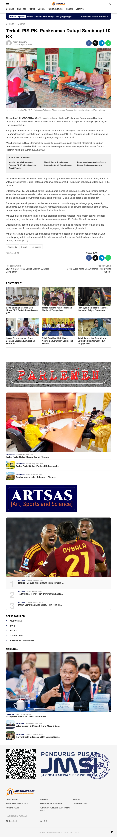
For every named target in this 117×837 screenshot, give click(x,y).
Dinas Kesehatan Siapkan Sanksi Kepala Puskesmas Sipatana (91, 164)
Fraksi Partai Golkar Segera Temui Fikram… (28, 457)
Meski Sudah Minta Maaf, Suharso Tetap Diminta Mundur (89, 268)
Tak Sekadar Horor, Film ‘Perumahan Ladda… (40, 593)
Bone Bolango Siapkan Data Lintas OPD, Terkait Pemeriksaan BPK (22, 310)
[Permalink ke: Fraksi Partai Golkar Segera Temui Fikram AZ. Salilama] (58, 422)
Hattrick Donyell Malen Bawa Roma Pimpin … (41, 582)
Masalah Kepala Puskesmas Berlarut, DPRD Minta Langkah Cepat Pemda (22, 165)
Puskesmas (36, 246)
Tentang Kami (80, 803)
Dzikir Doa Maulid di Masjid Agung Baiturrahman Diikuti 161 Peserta (57, 341)
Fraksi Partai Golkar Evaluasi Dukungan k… (37, 466)
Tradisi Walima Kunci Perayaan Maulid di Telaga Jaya (57, 309)
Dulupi (24, 246)
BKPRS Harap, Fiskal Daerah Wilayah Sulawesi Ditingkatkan (27, 268)
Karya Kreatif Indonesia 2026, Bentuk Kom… (38, 737)
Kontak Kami (12, 807)
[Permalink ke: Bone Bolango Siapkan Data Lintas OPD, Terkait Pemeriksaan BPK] (22, 296)
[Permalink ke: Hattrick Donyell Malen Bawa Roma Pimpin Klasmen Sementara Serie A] (58, 547)
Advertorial (12, 246)
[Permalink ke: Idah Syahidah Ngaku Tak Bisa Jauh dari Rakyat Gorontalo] (94, 296)
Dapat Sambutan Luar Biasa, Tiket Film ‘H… (40, 604)
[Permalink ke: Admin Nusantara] (9, 42)
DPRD (12, 625)
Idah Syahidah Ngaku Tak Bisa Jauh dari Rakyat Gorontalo (93, 309)
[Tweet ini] (95, 43)
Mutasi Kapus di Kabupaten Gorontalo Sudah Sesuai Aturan (58, 164)
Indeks (76, 799)
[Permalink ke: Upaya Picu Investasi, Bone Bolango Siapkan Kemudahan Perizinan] (22, 327)
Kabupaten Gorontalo (22, 640)
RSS (45, 820)
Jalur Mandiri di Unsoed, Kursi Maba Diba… (38, 726)
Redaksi (44, 799)
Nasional (10, 714)
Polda (13, 630)
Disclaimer (12, 799)
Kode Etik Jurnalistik (17, 803)
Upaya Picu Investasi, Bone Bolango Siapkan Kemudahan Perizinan (20, 341)
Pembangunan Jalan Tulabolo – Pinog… (36, 477)
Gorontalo (16, 620)
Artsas (21, 580)
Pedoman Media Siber (51, 803)
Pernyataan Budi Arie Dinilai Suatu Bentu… (27, 716)
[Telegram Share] (102, 43)
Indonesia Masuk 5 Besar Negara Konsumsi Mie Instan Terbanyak (83, 16)
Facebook (13, 820)
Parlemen (10, 454)
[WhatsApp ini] (108, 43)
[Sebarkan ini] (89, 43)
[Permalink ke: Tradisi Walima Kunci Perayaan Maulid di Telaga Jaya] (58, 296)
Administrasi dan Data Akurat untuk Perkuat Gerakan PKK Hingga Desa (92, 341)
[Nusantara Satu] (58, 3)
